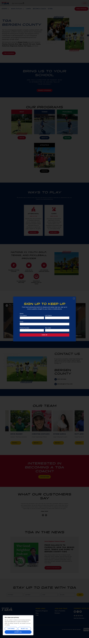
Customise (11, 628)
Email (22, 321)
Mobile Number (25, 328)
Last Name (48, 315)
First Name (23, 315)
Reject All (24, 628)
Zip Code (48, 328)
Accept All (18, 632)
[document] (44, 319)
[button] (73, 298)
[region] (18, 625)
